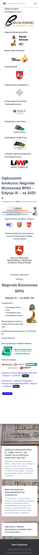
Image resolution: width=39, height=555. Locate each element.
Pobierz (25, 375)
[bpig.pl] (15, 3)
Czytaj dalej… (9, 475)
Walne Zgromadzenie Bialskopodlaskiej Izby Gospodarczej (15, 492)
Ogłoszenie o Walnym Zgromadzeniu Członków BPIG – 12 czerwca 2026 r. (19, 529)
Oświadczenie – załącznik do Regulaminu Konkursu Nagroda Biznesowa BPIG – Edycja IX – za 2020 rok (19, 383)
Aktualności (7, 393)
